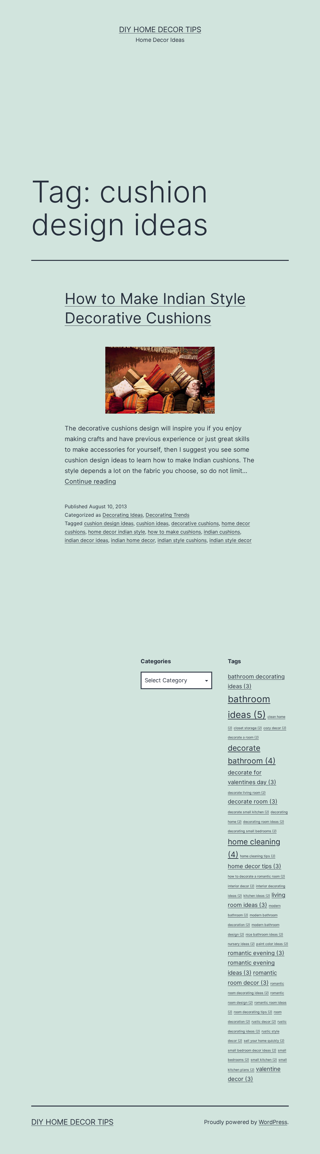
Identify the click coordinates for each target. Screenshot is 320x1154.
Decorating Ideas (122, 515)
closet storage (248, 728)
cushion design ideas (108, 523)
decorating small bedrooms (252, 831)
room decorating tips (253, 1012)
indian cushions (222, 532)
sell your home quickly (264, 1041)
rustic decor (264, 1022)
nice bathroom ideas (264, 935)
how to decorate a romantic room (256, 876)
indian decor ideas (86, 540)
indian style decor (230, 540)
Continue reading (90, 481)
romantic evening (256, 952)
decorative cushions (195, 523)
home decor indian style (116, 532)
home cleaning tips (257, 856)
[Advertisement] (160, 119)
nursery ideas (241, 944)
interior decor (241, 886)
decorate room (253, 801)
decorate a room (243, 737)
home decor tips (254, 866)
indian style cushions (182, 540)
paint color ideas (272, 944)
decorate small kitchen (248, 812)
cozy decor (274, 728)
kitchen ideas (256, 896)
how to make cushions (174, 532)
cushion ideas (152, 523)
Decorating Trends (167, 515)
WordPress (273, 1122)
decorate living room (247, 793)
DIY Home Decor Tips (160, 29)
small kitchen (264, 1060)
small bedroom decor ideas (252, 1050)
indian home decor (133, 540)
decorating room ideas (263, 822)
